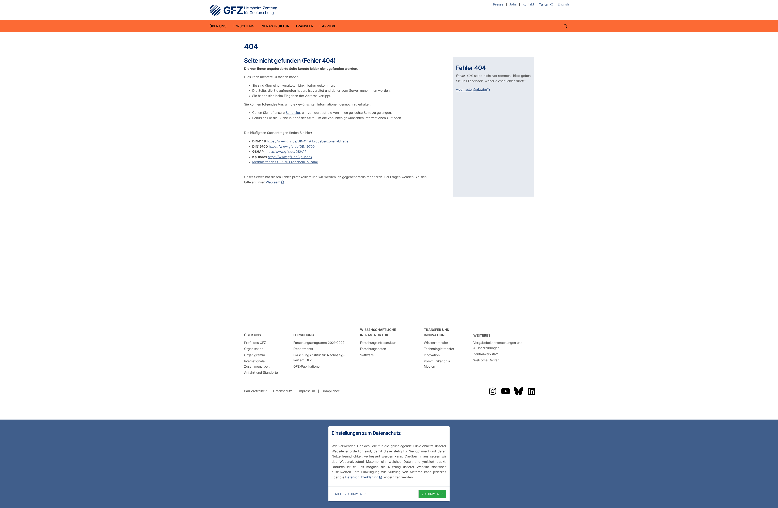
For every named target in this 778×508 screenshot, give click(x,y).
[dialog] (389, 464)
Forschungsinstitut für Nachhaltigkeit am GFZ (319, 357)
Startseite (293, 113)
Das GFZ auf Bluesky (518, 391)
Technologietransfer (439, 349)
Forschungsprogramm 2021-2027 (318, 343)
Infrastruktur (275, 26)
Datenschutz (282, 391)
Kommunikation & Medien (437, 363)
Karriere (328, 26)
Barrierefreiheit (255, 391)
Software (367, 355)
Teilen (543, 4)
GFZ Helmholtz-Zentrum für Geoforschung (243, 10)
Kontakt (528, 4)
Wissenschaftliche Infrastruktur (378, 332)
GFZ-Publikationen (307, 366)
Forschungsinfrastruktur (378, 343)
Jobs (513, 4)
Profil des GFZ (255, 343)
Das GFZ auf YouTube (505, 391)
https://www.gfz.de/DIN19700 (292, 146)
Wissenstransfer (436, 343)
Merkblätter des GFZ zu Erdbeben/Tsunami (285, 162)
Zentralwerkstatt (485, 354)
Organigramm (254, 355)
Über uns (218, 26)
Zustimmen (430, 494)
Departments (303, 349)
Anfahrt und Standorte (261, 372)
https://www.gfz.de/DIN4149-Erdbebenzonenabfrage (307, 141)
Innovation (432, 355)
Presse (498, 4)
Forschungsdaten (373, 349)
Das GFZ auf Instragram (492, 391)
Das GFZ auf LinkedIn (531, 391)
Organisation (253, 349)
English (563, 4)
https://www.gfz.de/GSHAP (286, 152)
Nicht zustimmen (348, 494)
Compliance (331, 391)
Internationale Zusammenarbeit (256, 363)
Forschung (243, 26)
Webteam (273, 182)
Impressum (306, 391)
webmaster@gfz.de (471, 89)
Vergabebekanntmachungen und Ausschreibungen (498, 345)
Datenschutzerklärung (361, 477)
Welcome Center (486, 360)
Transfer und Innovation (436, 332)
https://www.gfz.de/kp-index (290, 157)
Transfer (304, 26)
